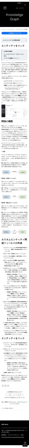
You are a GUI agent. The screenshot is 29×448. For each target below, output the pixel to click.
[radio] (10, 394)
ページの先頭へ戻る (6, 408)
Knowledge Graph (11, 29)
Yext (2, 430)
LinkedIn (8, 386)
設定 (22, 435)
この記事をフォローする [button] (14, 33)
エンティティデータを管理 (22, 29)
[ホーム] (5, 9)
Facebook (2, 386)
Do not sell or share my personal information (12, 437)
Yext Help (3, 29)
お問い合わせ (4, 424)
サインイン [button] (21, 8)
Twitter (5, 386)
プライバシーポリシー (13, 435)
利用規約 (3, 435)
